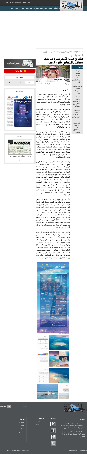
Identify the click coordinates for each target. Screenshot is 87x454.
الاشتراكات (22, 428)
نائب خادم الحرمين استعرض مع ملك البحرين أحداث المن (76, 101)
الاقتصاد (45, 8)
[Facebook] (10, 3)
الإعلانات (16, 8)
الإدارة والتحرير (21, 422)
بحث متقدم (3, 406)
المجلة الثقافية (39, 424)
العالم (37, 8)
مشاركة (10, 82)
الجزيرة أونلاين (39, 421)
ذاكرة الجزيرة (19, 136)
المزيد (23, 8)
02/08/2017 (23, 2)
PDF (12, 8)
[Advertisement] (43, 29)
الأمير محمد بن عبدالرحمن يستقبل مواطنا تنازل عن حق (76, 127)
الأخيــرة (27, 8)
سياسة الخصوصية (73, 450)
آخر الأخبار (55, 8)
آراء (34, 8)
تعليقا (20, 82)
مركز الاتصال (21, 432)
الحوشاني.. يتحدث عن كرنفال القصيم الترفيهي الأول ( (76, 114)
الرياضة (41, 8)
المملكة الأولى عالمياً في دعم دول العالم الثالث (21, 156)
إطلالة (31, 8)
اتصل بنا (22, 419)
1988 (10, 141)
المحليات (50, 8)
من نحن (82, 419)
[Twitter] (7, 3)
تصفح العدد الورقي (19, 91)
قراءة (29, 82)
